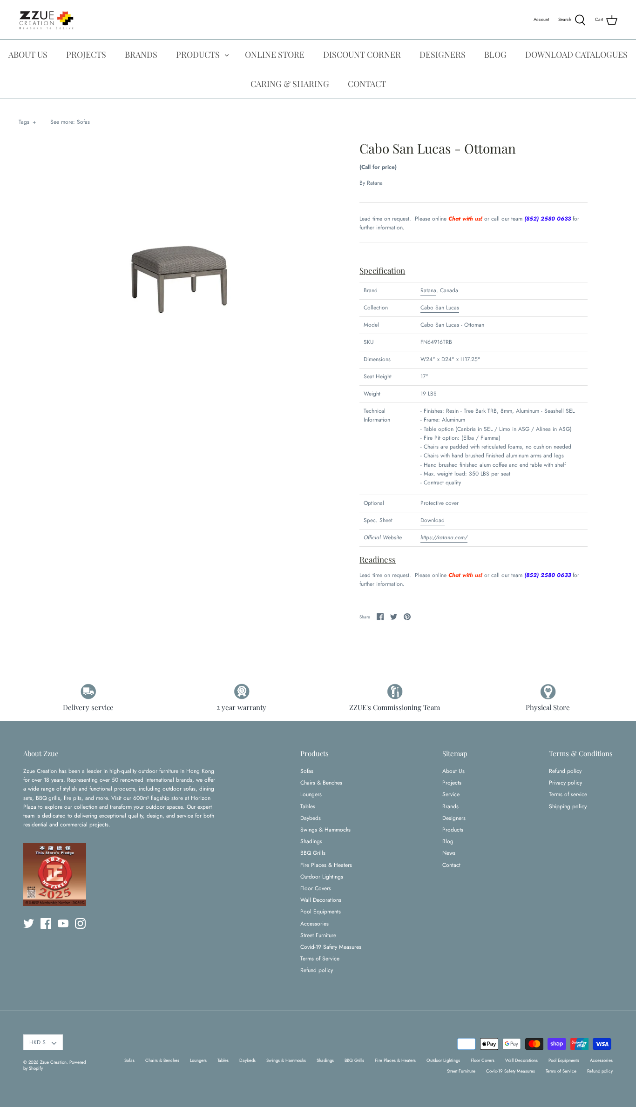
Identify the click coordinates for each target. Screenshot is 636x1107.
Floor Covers (315, 888)
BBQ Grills (312, 853)
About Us (453, 771)
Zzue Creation (53, 1062)
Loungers (311, 794)
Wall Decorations (320, 900)
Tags (27, 122)
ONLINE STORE (274, 54)
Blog (447, 841)
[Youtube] (63, 923)
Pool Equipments (320, 911)
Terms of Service (319, 958)
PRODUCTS (198, 54)
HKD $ (37, 1042)
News (448, 853)
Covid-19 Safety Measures (330, 947)
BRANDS (141, 54)
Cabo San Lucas (439, 307)
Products (452, 829)
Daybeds (310, 818)
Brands (450, 806)
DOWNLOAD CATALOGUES (576, 54)
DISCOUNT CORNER (362, 54)
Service (451, 794)
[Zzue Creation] (46, 19)
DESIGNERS (442, 54)
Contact (451, 865)
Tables (307, 806)
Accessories (314, 923)
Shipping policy (568, 806)
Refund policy (316, 970)
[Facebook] (46, 923)
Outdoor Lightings (321, 876)
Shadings (311, 841)
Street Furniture (318, 935)
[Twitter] (28, 923)
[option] (183, 275)
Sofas (83, 122)
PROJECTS (86, 54)
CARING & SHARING (289, 83)
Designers (454, 818)
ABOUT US (27, 54)
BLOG (495, 54)
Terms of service (568, 794)
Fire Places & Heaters (326, 865)
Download (432, 520)
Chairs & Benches (321, 782)
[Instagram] (80, 923)
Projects (451, 782)
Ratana (375, 183)
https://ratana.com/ (443, 537)
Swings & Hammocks (325, 829)
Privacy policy (565, 782)
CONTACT (367, 83)
